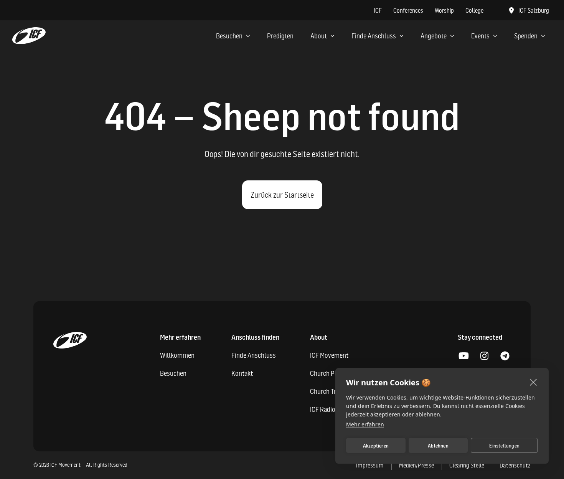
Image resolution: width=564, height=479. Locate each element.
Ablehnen (438, 446)
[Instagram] (484, 356)
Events (480, 36)
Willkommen (177, 355)
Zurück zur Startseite (282, 195)
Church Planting (332, 373)
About (318, 36)
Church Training (331, 391)
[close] (533, 382)
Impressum (370, 465)
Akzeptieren (376, 446)
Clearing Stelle (466, 465)
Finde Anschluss (373, 36)
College (474, 10)
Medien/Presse (416, 465)
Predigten (280, 36)
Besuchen (229, 36)
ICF (378, 10)
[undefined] (505, 356)
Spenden (526, 36)
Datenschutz (515, 465)
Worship (444, 10)
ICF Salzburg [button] (533, 10)
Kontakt (242, 373)
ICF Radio (322, 409)
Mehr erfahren (365, 424)
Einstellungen (504, 446)
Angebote (434, 36)
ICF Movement (329, 355)
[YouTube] (463, 356)
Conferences (408, 10)
